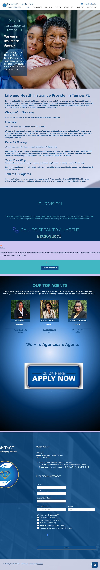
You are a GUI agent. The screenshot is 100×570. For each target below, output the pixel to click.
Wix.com (40, 564)
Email (39, 490)
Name (39, 484)
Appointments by (45, 462)
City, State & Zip (43, 506)
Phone (70, 506)
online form (9, 181)
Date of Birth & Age (44, 498)
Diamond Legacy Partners (20, 3)
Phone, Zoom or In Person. (62, 462)
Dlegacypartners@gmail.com (52, 455)
